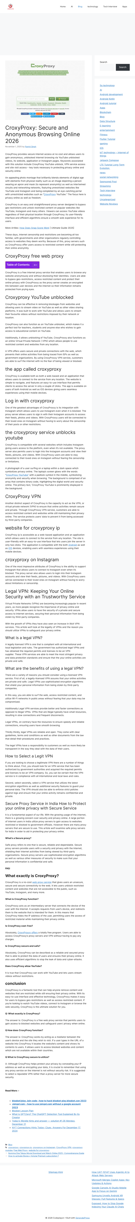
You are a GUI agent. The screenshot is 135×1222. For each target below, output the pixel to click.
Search (103, 62)
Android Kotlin (107, 99)
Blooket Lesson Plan (22, 1110)
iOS (10, 548)
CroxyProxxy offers (28, 932)
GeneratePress (83, 1218)
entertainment (107, 130)
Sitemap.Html (56, 1172)
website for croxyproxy (39, 1150)
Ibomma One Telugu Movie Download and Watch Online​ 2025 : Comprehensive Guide (46, 1153)
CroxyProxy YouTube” (17, 475)
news (102, 172)
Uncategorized (107, 199)
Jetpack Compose (109, 160)
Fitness (103, 134)
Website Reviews (109, 204)
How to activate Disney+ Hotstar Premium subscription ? (33, 1156)
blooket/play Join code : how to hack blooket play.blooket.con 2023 (49, 1100)
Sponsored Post (108, 181)
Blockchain (105, 112)
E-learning (105, 125)
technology (93, 6)
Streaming (105, 186)
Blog (80, 6)
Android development (111, 94)
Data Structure (107, 121)
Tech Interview (110, 6)
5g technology (107, 85)
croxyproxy (13, 1147)
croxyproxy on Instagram (44, 1147)
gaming (104, 143)
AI (72, 6)
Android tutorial (108, 103)
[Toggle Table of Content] (34, 265)
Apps (124, 6)
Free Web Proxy (21, 1150)
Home (63, 6)
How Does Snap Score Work (34, 228)
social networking (109, 177)
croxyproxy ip (26, 1147)
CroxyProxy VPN (63, 1147)
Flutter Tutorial (107, 139)
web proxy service (42, 882)
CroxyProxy (50, 194)
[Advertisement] (67, 32)
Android (72, 545)
